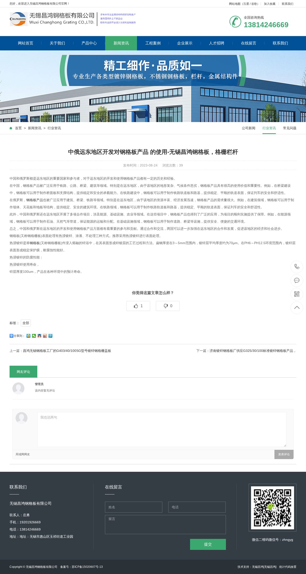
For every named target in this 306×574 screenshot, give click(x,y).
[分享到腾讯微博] (51, 336)
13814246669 (297, 267)
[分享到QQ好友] (40, 336)
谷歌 (254, 3)
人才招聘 (216, 43)
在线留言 (248, 43)
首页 (18, 128)
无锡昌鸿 (257, 567)
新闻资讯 (121, 43)
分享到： (19, 336)
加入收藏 (269, 3)
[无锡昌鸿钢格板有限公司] (74, 19)
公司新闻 (248, 128)
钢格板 (35, 243)
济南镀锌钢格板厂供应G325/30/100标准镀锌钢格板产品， (253, 351)
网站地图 (234, 3)
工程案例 (153, 43)
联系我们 (287, 3)
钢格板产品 (34, 200)
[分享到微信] (34, 336)
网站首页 (25, 43)
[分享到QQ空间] (29, 336)
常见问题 (289, 128)
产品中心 (89, 43)
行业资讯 (54, 128)
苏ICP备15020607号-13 (87, 567)
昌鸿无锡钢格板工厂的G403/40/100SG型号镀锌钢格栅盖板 (67, 351)
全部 (25, 323)
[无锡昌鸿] (269, 567)
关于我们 (57, 43)
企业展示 (184, 43)
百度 (246, 3)
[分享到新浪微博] (45, 336)
